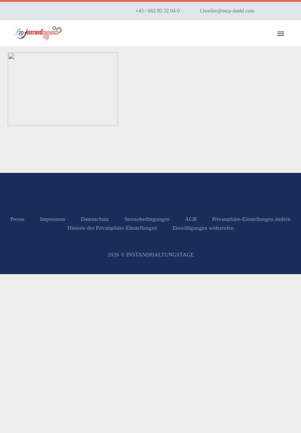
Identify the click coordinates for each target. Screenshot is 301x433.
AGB (191, 219)
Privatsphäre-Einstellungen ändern (251, 219)
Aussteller (170, 44)
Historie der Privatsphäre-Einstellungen (112, 228)
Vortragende (226, 44)
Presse (17, 219)
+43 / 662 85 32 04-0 (157, 11)
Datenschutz (95, 219)
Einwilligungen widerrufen (203, 228)
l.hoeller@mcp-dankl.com (227, 11)
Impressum (52, 219)
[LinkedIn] (283, 11)
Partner (277, 44)
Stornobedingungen (147, 219)
